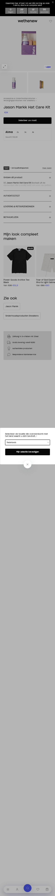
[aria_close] (28, 464)
